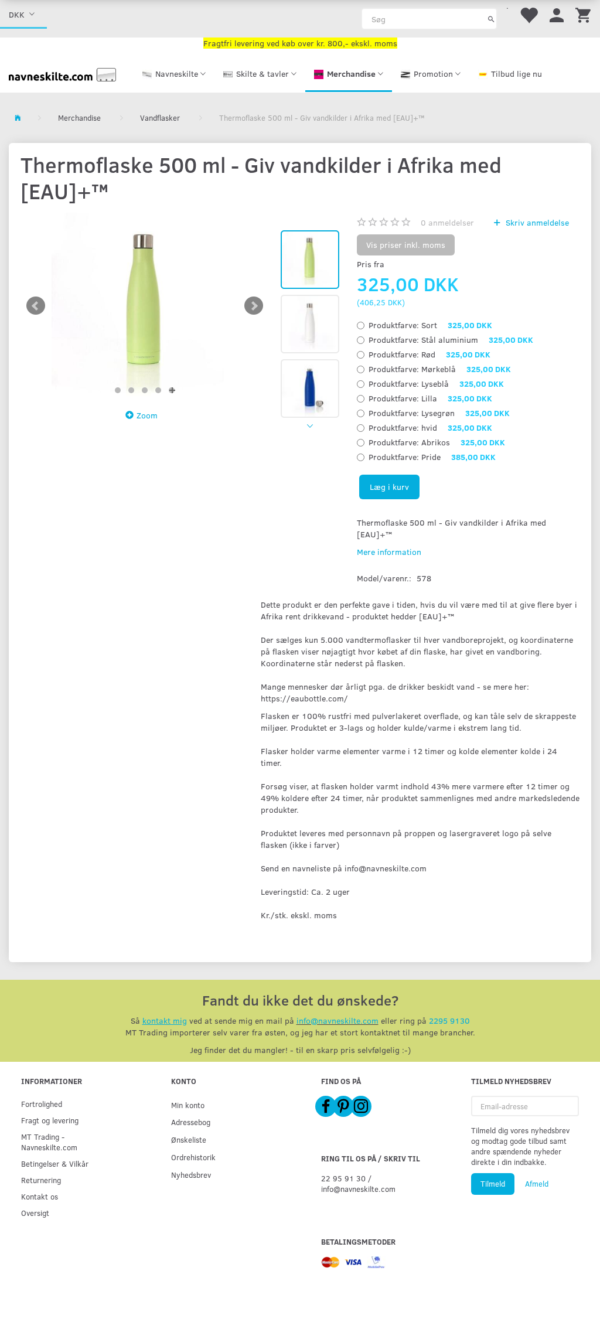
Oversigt (35, 1213)
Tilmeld (492, 1183)
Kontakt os (39, 1196)
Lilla (430, 398)
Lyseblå (436, 383)
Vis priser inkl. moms (405, 244)
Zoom (147, 415)
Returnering (41, 1180)
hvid (430, 427)
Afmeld (536, 1183)
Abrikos (437, 442)
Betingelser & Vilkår (54, 1163)
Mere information (389, 551)
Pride (432, 456)
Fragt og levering (50, 1120)
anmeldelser (447, 222)
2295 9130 (449, 1020)
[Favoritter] (528, 14)
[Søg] (491, 19)
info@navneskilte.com (337, 1020)
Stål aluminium (451, 339)
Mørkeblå (440, 368)
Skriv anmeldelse (536, 222)
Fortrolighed (41, 1104)
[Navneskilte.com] (62, 73)
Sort (430, 324)
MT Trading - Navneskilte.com (49, 1142)
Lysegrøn (439, 412)
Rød (429, 354)
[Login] (557, 14)
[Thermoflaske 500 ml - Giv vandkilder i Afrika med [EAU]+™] (145, 306)
